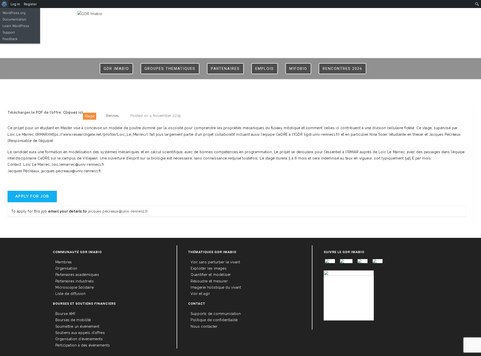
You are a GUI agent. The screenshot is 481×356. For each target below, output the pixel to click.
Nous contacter (204, 326)
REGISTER (342, 16)
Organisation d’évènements (79, 339)
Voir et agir (200, 294)
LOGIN (323, 16)
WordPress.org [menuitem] (14, 13)
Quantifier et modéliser (211, 275)
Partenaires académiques (77, 275)
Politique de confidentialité (214, 320)
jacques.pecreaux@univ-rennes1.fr (118, 211)
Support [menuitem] (9, 32)
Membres (63, 262)
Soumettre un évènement (77, 326)
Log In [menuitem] (15, 4)
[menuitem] (4, 4)
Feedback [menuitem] (10, 39)
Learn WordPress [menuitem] (16, 26)
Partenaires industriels (74, 281)
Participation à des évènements (82, 345)
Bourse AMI (65, 314)
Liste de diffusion (70, 294)
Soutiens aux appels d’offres (80, 333)
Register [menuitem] (30, 4)
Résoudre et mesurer (209, 281)
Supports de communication (216, 314)
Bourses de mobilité (73, 320)
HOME (308, 16)
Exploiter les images (208, 268)
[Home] (240, 87)
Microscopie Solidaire (74, 287)
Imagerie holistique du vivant (216, 287)
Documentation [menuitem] (14, 19)
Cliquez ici (73, 112)
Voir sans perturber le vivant (215, 262)
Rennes (112, 116)
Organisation (66, 268)
